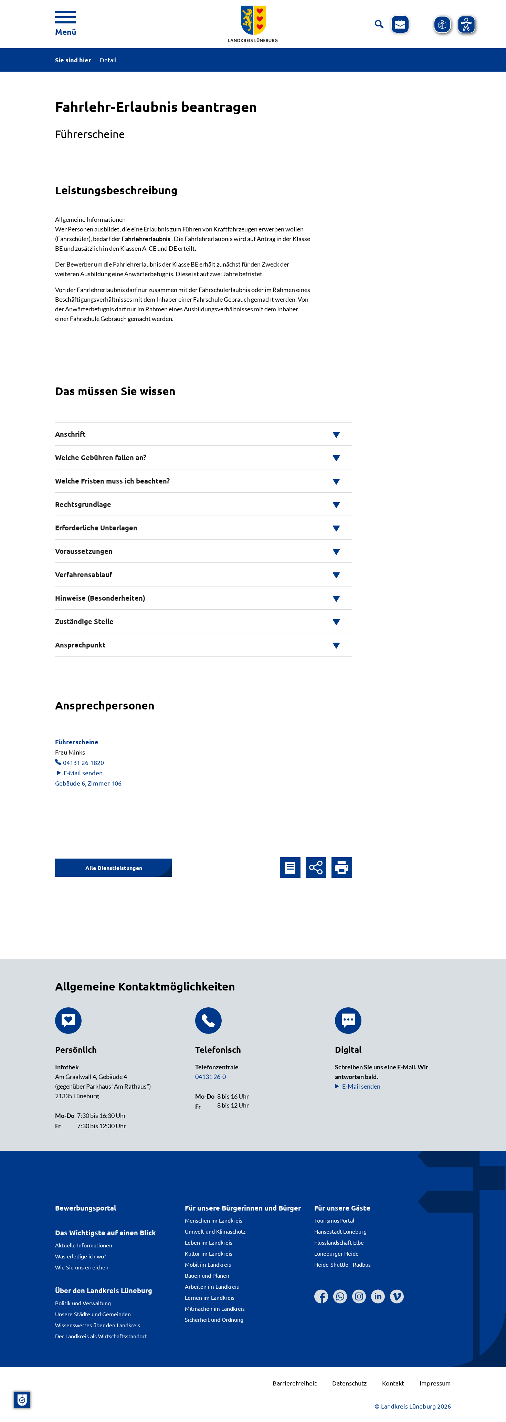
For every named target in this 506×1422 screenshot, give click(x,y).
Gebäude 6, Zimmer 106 (88, 783)
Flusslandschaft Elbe (339, 1242)
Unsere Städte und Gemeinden (93, 1313)
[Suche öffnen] (379, 24)
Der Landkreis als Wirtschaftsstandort (101, 1335)
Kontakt (393, 1383)
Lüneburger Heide (336, 1253)
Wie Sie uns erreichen (81, 1267)
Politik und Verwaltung (83, 1302)
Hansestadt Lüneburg (340, 1231)
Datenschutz (349, 1383)
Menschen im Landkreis (213, 1220)
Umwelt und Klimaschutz (215, 1231)
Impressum (435, 1383)
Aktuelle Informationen (83, 1245)
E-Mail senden (83, 772)
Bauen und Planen (207, 1275)
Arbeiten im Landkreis (212, 1286)
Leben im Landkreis (208, 1242)
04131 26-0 (210, 1076)
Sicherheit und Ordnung (214, 1319)
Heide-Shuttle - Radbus (342, 1264)
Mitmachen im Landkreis (215, 1308)
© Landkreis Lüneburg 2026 (413, 1406)
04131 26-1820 (83, 762)
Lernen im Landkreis (209, 1297)
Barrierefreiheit (295, 1383)
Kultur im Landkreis (208, 1253)
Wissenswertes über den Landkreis (97, 1324)
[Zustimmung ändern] (22, 1400)
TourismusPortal (334, 1220)
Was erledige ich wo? (80, 1256)
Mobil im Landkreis (208, 1264)
